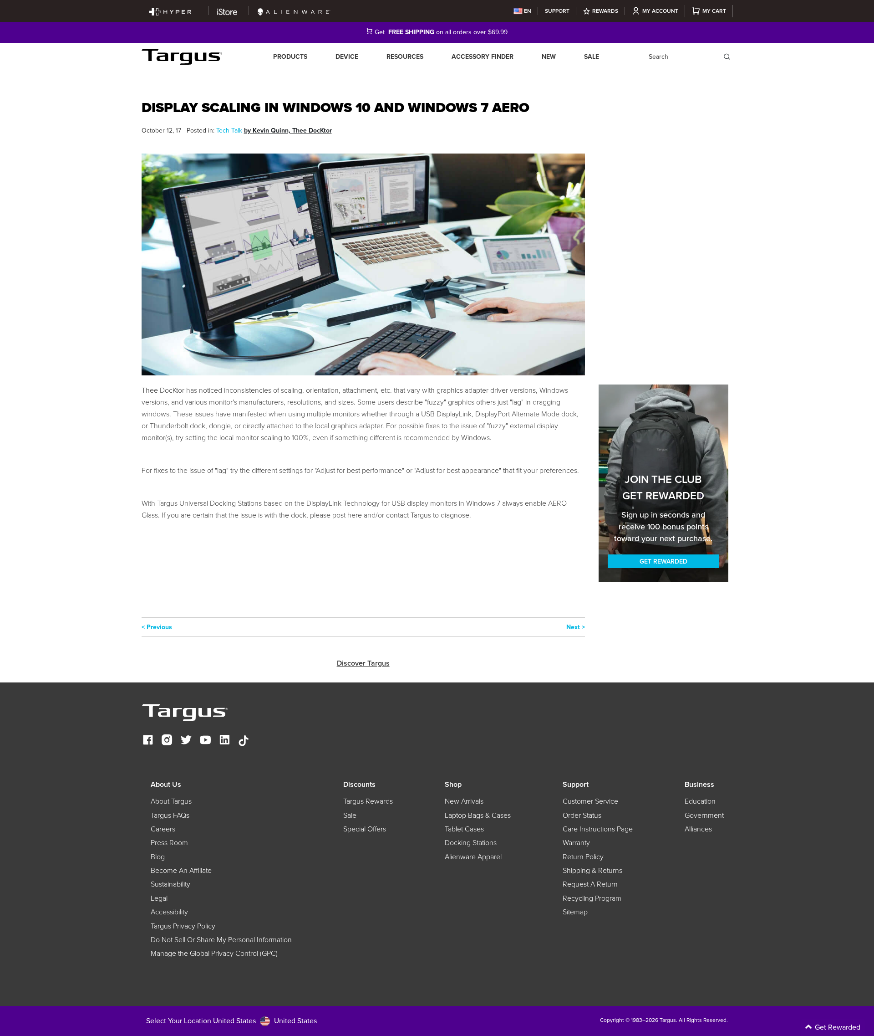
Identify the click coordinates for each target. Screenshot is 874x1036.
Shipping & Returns (592, 871)
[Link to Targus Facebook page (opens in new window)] (148, 741)
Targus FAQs (170, 815)
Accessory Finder (482, 57)
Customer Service (590, 801)
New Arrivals (464, 801)
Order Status (582, 815)
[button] (796, 1027)
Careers (163, 829)
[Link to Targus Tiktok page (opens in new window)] (243, 741)
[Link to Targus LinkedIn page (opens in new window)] (224, 741)
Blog (158, 857)
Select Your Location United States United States (231, 1020)
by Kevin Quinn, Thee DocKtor (288, 130)
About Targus (171, 801)
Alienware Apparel (473, 857)
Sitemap (575, 912)
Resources (404, 57)
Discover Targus (363, 663)
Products (290, 57)
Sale (591, 57)
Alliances (698, 829)
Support (557, 11)
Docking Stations (471, 843)
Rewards (605, 11)
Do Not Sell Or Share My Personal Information (221, 940)
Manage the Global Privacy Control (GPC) (214, 954)
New (549, 57)
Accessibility (169, 912)
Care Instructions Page (598, 829)
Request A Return (590, 884)
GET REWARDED (663, 561)
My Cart (714, 11)
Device (346, 57)
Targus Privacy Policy (183, 926)
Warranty (576, 843)
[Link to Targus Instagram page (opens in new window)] (167, 741)
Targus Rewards (368, 801)
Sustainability (170, 884)
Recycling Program (592, 898)
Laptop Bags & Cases (478, 815)
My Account (660, 11)
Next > (575, 627)
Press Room (169, 843)
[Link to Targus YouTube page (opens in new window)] (205, 741)
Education (700, 801)
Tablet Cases (464, 829)
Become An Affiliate (181, 871)
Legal (159, 898)
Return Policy (583, 857)
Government (704, 815)
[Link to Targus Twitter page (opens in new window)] (186, 741)
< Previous (157, 627)
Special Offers (364, 829)
